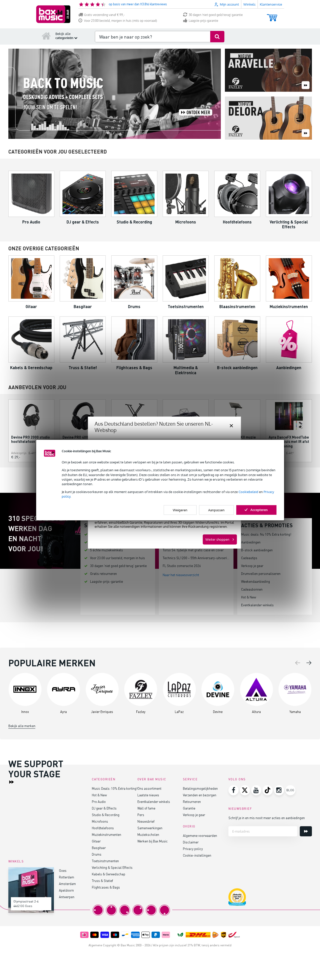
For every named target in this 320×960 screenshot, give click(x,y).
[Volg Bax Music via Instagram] (279, 790)
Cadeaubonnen (252, 589)
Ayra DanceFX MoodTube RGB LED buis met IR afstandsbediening (289, 441)
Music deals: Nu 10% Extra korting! (266, 534)
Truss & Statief (102, 880)
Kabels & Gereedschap (108, 874)
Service (190, 779)
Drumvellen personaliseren (261, 573)
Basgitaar (99, 847)
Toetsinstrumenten (105, 861)
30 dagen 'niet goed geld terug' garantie (216, 15)
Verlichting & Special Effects (112, 867)
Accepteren (259, 509)
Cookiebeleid (248, 492)
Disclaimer (191, 842)
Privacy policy (193, 848)
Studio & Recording (105, 815)
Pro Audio (99, 801)
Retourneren (192, 801)
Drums (96, 854)
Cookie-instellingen (197, 855)
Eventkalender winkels (257, 605)
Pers (140, 815)
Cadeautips (249, 558)
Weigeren (180, 510)
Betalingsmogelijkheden (200, 788)
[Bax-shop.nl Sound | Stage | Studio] (53, 14)
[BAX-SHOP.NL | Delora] (268, 118)
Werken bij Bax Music (152, 841)
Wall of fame (146, 808)
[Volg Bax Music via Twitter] (245, 790)
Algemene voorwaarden (200, 835)
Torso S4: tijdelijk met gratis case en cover (193, 550)
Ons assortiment (149, 788)
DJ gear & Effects (104, 808)
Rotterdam (66, 877)
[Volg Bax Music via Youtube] (256, 790)
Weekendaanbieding (255, 581)
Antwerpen (66, 897)
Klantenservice (271, 4)
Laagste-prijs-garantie (203, 21)
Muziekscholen (148, 834)
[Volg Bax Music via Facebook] (233, 790)
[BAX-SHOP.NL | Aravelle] (268, 70)
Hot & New (248, 597)
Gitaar (96, 841)
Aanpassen (216, 510)
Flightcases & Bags (106, 887)
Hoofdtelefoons (103, 828)
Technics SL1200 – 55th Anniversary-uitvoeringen (198, 558)
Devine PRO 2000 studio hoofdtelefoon (30, 439)
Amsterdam (67, 883)
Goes (63, 870)
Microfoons (100, 821)
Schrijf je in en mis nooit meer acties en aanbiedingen (266, 818)
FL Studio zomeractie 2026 (182, 565)
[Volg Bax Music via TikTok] (268, 790)
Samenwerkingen (149, 828)
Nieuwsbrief (146, 821)
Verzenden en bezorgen (199, 795)
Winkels (249, 4)
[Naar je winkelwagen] (272, 15)
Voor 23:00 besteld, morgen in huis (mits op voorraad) (120, 21)
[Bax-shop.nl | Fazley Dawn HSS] (114, 94)
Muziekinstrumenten (106, 834)
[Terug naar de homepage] (46, 36)
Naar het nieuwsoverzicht (181, 575)
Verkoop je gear (252, 565)
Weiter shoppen (217, 539)
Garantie (189, 808)
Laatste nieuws (148, 795)
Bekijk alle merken (21, 726)
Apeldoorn (66, 890)
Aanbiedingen (251, 542)
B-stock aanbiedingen (257, 550)
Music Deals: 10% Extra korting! (114, 788)
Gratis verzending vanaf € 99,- (104, 15)
